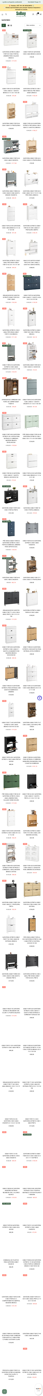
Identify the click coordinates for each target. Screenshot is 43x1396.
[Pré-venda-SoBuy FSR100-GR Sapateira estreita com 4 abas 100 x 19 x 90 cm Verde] (31, 421)
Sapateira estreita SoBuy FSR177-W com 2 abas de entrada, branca (11, 939)
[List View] (11, 25)
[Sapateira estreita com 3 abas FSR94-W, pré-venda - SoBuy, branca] (31, 76)
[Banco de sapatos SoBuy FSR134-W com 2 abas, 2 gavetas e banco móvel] (31, 248)
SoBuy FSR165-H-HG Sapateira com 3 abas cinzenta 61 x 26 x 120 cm (11, 1121)
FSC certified (27, 30)
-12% (25, 1132)
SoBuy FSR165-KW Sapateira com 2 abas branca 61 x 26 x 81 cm (32, 475)
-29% (4, 1132)
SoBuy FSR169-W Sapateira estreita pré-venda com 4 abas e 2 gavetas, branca (32, 125)
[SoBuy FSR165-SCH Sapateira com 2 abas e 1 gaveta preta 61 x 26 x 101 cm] (31, 781)
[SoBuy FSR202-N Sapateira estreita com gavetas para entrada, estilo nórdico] (31, 634)
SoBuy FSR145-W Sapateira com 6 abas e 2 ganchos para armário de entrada (32, 867)
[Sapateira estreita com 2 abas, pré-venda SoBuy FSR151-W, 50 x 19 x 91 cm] (11, 248)
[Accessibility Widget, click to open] (39, 698)
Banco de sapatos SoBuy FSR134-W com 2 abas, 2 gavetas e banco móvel (32, 262)
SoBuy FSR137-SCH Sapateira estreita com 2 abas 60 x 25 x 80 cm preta (31, 1372)
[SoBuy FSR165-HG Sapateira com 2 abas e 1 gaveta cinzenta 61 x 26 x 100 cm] (31, 387)
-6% (25, 273)
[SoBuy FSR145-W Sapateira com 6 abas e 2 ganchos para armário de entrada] (31, 853)
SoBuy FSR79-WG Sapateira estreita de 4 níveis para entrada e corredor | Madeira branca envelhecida (11, 438)
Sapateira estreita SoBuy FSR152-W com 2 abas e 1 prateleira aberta (31, 227)
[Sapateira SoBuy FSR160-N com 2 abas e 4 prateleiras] (31, 145)
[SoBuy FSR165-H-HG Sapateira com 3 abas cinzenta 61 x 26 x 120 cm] (11, 1106)
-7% (4, 987)
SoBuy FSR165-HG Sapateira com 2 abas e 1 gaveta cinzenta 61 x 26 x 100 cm (32, 401)
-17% (4, 556)
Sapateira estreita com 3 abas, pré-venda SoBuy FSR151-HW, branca (11, 332)
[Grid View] (8, 25)
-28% (25, 486)
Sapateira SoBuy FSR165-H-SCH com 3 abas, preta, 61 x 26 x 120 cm (32, 1299)
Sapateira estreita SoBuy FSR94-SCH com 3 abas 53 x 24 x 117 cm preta (32, 1155)
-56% (4, 809)
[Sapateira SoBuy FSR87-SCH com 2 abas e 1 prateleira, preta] (11, 889)
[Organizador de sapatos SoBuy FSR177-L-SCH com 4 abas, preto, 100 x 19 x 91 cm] (11, 597)
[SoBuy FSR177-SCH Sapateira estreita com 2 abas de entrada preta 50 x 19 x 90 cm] (31, 1069)
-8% (25, 67)
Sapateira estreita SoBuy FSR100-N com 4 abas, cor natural (31, 904)
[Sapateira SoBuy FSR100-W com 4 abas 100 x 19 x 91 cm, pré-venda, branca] (31, 178)
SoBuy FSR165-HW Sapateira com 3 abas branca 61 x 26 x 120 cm (11, 227)
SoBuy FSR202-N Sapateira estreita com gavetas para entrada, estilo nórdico (32, 649)
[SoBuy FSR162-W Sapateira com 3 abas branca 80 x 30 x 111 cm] (31, 673)
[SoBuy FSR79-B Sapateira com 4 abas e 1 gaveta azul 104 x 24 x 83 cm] (31, 282)
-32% (25, 343)
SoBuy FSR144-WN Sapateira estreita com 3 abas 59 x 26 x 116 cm (11, 833)
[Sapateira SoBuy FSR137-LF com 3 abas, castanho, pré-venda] (31, 710)
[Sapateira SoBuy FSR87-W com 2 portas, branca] (31, 495)
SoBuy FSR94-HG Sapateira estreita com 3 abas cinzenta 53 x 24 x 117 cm (11, 367)
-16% (4, 136)
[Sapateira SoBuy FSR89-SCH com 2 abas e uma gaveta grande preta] (11, 961)
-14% (4, 308)
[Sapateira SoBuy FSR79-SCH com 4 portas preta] (11, 495)
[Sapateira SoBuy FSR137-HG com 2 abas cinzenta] (31, 1321)
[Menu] (2, 14)
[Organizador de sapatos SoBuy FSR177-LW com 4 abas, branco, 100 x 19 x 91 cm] (11, 1069)
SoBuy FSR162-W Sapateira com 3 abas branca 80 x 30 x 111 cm (32, 687)
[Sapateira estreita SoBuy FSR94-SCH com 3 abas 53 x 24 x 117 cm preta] (31, 1141)
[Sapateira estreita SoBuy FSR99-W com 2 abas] (31, 597)
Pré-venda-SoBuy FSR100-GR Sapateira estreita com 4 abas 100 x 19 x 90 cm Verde (31, 436)
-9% (4, 30)
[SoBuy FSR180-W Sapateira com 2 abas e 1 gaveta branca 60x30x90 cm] (11, 460)
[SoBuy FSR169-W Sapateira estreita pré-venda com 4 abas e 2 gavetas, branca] (31, 110)
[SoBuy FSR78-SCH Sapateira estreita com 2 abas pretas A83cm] (11, 744)
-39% (25, 308)
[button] (37, 14)
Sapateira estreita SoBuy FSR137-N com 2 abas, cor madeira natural (31, 833)
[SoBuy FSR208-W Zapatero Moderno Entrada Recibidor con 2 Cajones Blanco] (11, 1176)
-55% (25, 844)
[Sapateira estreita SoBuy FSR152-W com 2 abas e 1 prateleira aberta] (31, 213)
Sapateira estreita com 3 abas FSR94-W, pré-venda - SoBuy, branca (31, 90)
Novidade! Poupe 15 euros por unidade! (28, 2)
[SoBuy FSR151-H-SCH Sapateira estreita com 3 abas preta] (31, 1106)
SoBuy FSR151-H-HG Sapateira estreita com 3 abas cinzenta (11, 1155)
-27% (25, 1203)
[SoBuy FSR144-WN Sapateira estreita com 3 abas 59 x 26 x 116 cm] (11, 818)
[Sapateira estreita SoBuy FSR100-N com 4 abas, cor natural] (31, 889)
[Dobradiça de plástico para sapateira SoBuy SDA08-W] (11, 1247)
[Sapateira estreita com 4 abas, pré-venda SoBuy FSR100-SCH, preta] (31, 961)
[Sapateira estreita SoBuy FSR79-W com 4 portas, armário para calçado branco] (11, 39)
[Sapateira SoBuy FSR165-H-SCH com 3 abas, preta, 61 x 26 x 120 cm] (31, 1284)
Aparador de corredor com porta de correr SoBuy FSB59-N (11, 401)
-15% (25, 204)
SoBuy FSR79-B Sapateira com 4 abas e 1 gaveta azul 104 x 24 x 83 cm (32, 297)
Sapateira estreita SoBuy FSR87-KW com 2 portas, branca (31, 332)
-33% (25, 102)
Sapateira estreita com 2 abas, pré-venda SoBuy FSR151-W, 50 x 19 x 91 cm (11, 262)
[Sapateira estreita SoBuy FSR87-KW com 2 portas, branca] (31, 317)
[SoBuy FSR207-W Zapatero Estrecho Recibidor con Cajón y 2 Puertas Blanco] (11, 996)
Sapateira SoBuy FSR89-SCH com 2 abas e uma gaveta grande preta (11, 976)
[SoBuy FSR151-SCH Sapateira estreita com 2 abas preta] (11, 1032)
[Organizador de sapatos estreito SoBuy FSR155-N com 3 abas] (11, 282)
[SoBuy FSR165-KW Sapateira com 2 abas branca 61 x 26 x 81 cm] (31, 460)
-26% (4, 67)
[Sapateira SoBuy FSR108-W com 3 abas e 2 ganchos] (31, 352)
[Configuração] (40, 14)
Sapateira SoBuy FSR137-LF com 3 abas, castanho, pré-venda (32, 724)
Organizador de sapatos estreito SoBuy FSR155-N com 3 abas (11, 297)
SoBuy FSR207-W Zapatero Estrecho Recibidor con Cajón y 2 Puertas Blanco (11, 1010)
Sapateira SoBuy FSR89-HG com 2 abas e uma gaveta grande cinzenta (11, 193)
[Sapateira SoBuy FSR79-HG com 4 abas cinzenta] (11, 145)
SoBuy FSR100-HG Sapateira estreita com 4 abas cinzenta (32, 542)
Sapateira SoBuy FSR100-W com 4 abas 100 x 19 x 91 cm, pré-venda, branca (31, 193)
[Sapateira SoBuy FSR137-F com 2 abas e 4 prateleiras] (31, 564)
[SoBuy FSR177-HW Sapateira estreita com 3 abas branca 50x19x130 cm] (11, 710)
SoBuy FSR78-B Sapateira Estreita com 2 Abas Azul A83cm (11, 1227)
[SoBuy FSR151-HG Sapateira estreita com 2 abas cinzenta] (31, 1212)
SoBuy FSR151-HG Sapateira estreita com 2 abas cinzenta (32, 1227)
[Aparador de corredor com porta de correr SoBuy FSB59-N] (11, 387)
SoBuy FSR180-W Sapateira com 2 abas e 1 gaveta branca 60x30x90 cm (11, 475)
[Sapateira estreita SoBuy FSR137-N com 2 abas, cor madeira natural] (31, 818)
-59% (4, 880)
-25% (25, 1348)
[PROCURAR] (6, 14)
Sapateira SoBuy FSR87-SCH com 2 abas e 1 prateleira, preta (11, 904)
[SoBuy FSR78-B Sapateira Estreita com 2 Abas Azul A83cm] (11, 1212)
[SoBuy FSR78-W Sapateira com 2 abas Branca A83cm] (31, 39)
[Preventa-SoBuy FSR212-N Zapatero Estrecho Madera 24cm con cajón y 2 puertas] (11, 1357)
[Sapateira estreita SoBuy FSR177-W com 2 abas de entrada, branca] (11, 924)
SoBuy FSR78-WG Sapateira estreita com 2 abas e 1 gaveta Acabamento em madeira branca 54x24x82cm (11, 651)
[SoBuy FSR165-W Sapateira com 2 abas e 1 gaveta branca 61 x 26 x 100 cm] (11, 76)
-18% (4, 169)
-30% (25, 1167)
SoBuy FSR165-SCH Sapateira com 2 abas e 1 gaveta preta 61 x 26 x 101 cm (31, 796)
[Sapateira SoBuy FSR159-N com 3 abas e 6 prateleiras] (11, 110)
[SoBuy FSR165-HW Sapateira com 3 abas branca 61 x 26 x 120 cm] (11, 213)
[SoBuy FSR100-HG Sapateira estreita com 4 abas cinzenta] (31, 528)
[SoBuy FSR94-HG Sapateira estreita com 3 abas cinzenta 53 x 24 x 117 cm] (11, 352)
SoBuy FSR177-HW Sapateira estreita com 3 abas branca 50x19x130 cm (11, 724)
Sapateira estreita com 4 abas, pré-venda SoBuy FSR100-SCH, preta (31, 976)
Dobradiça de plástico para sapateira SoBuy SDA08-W (11, 1262)
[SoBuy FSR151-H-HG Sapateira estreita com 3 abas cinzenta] (11, 1141)
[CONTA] (33, 14)
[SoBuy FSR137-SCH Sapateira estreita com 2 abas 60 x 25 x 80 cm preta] (31, 1357)
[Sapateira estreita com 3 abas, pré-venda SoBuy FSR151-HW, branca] (11, 317)
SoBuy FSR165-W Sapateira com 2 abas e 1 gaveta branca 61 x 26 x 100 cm (11, 90)
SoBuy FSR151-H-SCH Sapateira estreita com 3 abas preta (31, 1121)
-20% (4, 588)
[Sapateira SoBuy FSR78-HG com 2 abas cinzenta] (11, 564)
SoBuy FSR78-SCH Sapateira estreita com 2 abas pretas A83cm (11, 759)
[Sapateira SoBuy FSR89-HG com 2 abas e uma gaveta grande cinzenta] (11, 178)
